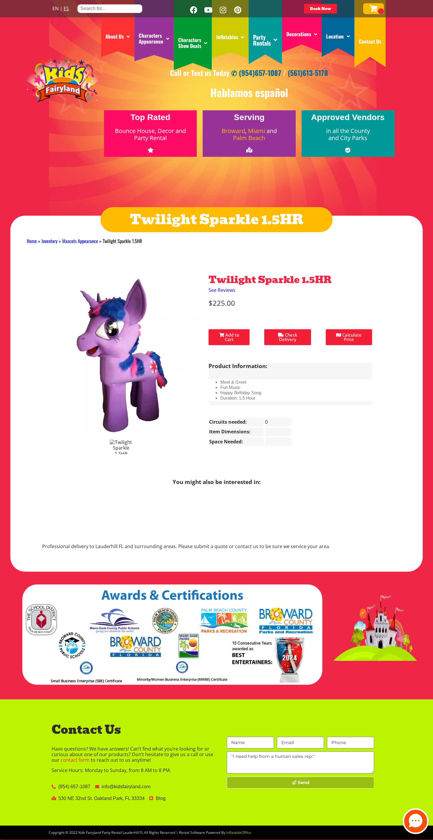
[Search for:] (109, 8)
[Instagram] (223, 10)
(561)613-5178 (308, 72)
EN (55, 8)
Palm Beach (249, 138)
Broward (233, 131)
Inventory (49, 240)
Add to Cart (231, 337)
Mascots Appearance (80, 240)
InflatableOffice (238, 832)
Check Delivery (288, 337)
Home (32, 240)
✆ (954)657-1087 (256, 72)
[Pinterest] (237, 10)
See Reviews (222, 290)
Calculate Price (351, 337)
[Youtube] (208, 10)
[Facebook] (193, 10)
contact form (75, 760)
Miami (256, 131)
